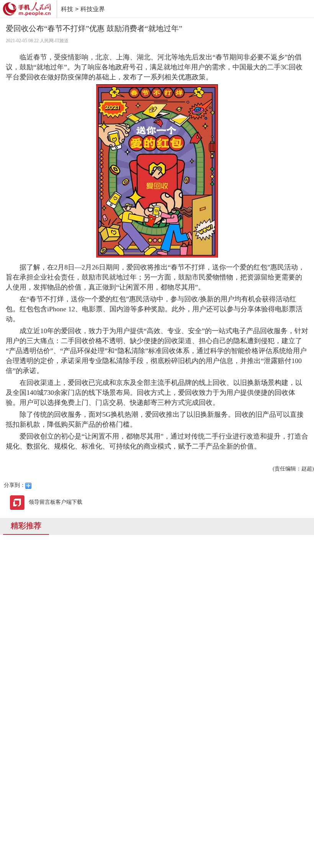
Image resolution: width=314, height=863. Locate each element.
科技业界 (92, 9)
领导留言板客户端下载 (55, 502)
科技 (67, 9)
